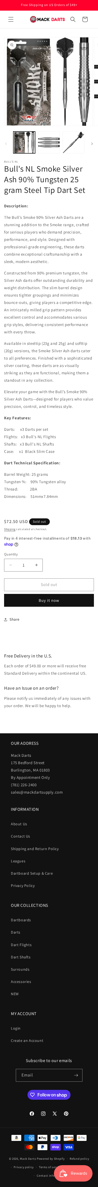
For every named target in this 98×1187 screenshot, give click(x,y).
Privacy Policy (23, 885)
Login (16, 1028)
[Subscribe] (76, 1075)
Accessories (21, 981)
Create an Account (27, 1040)
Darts (15, 932)
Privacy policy (24, 1167)
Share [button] (15, 619)
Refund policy (79, 1159)
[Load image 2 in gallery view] (49, 142)
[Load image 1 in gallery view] (24, 142)
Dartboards (21, 919)
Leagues (18, 861)
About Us (19, 823)
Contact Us (20, 836)
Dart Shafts (21, 957)
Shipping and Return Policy (35, 848)
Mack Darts (28, 1159)
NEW (15, 993)
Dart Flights (21, 944)
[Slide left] (6, 144)
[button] (11, 19)
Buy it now (49, 600)
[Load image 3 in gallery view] (73, 142)
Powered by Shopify (51, 1159)
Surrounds (20, 969)
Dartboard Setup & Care (32, 873)
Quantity (11, 554)
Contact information (51, 1175)
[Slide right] (92, 144)
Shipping (10, 529)
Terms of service (50, 1167)
